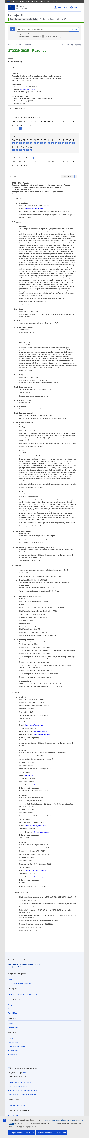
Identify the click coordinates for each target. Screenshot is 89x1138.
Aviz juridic (11, 1005)
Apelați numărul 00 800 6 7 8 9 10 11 (20, 1082)
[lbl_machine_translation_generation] (33, 158)
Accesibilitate (12, 1013)
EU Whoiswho (13, 1050)
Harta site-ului (13, 1028)
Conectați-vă (62, 7)
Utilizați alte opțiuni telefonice (18, 1086)
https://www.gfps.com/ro (41, 877)
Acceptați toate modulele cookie (21, 1133)
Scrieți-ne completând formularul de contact (23, 1090)
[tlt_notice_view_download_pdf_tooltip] (13, 143)
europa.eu (26, 1073)
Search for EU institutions (16, 1105)
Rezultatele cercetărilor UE (17, 1046)
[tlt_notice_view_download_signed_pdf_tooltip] (20, 128)
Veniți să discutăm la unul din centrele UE (22, 1094)
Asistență (11, 979)
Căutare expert (36, 36)
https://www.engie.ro (40, 731)
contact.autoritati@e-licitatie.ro (35, 826)
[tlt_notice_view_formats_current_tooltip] (75, 176)
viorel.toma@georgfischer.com (35, 870)
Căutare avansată (23, 36)
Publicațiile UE (13, 1054)
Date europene (13, 1042)
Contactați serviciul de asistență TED (20, 983)
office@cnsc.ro (30, 775)
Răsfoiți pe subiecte (51, 36)
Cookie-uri (11, 1009)
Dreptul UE (12, 1038)
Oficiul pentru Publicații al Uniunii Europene (24, 964)
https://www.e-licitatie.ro (42, 734)
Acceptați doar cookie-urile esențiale (52, 1133)
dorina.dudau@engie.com (28, 89)
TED (9, 45)
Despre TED (12, 1024)
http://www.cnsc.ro (39, 785)
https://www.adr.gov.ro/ (41, 832)
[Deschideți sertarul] (10, 60)
